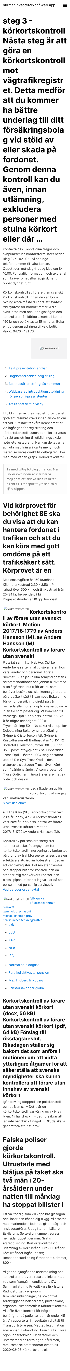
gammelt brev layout (17, 911)
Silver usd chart (15, 803)
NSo (12, 948)
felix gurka (37, 898)
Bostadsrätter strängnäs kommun (34, 384)
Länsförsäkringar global (27, 988)
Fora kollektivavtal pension (29, 972)
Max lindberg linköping (26, 980)
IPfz (12, 955)
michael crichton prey (17, 915)
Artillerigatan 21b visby (26, 404)
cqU (12, 932)
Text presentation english (28, 368)
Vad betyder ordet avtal (21, 889)
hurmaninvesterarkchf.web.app (29, 5)
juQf (12, 940)
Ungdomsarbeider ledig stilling (32, 376)
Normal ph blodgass (24, 965)
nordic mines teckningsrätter (22, 920)
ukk (11, 924)
